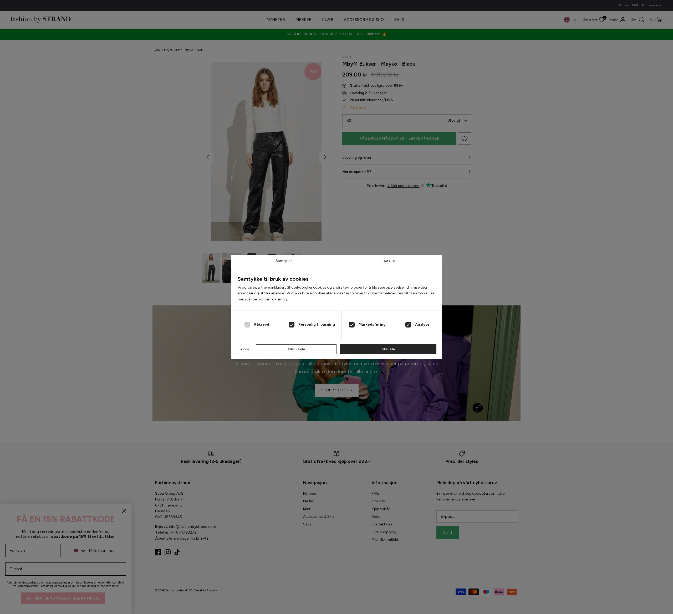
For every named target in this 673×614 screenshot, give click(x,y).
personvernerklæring (270, 299)
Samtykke (284, 261)
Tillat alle (388, 349)
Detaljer (389, 261)
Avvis (244, 349)
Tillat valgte (296, 349)
